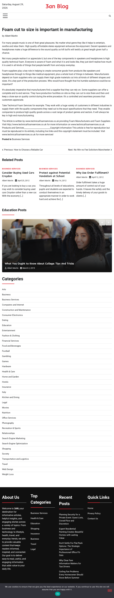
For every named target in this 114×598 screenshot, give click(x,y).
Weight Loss (8, 474)
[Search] (110, 16)
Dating (5, 320)
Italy (4, 392)
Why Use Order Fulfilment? (92, 172)
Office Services (9, 418)
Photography (8, 423)
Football (6, 351)
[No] (110, 590)
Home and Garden (10, 377)
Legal (4, 402)
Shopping (6, 449)
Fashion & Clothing (11, 336)
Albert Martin (11, 36)
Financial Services (10, 341)
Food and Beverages (11, 346)
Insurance (6, 387)
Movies (5, 408)
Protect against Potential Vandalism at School (54, 174)
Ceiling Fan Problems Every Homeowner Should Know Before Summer (71, 574)
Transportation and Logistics (15, 459)
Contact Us (93, 519)
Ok (57, 594)
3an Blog (57, 6)
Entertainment (8, 330)
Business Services (21, 139)
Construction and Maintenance (16, 310)
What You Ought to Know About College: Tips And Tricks (39, 263)
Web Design (7, 469)
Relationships (8, 433)
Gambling (6, 356)
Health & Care (8, 371)
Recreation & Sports (11, 428)
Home (90, 508)
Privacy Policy (94, 513)
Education (6, 325)
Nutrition (6, 413)
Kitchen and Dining (10, 397)
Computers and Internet (13, 305)
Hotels (5, 382)
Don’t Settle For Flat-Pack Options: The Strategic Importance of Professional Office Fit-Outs (71, 549)
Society (5, 454)
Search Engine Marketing (13, 438)
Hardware (6, 366)
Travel (5, 464)
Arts (4, 289)
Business (6, 294)
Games (5, 361)
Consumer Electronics (12, 315)
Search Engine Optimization (15, 443)
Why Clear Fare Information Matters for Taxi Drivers (70, 563)
